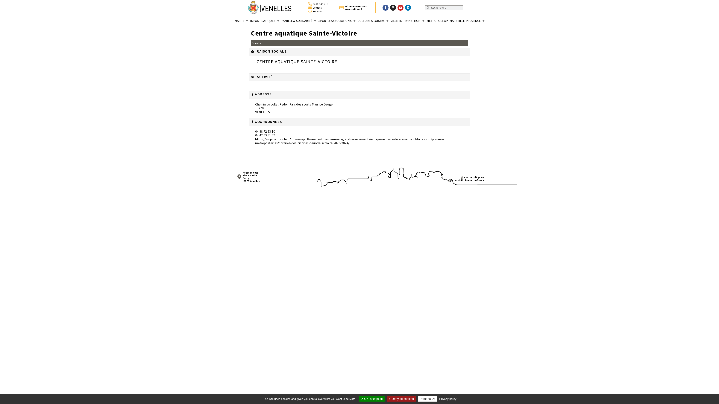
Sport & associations (335, 21)
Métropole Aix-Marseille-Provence (454, 21)
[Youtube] (401, 8)
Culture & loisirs (371, 21)
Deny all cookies (402, 398)
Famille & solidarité (296, 21)
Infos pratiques (262, 21)
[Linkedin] (408, 8)
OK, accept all (373, 398)
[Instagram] (393, 8)
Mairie (239, 21)
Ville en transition (406, 21)
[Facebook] (386, 8)
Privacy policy (447, 398)
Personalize (428, 398)
